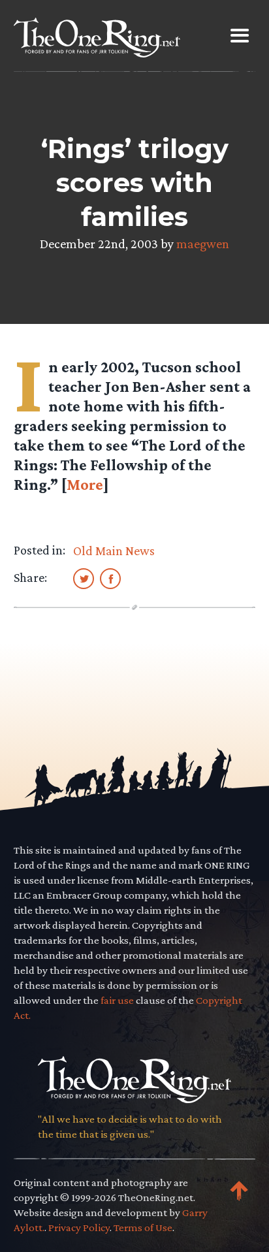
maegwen (202, 243)
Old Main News (114, 550)
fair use (117, 1000)
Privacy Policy (79, 1227)
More (85, 484)
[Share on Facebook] (110, 578)
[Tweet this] (83, 578)
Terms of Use (143, 1227)
